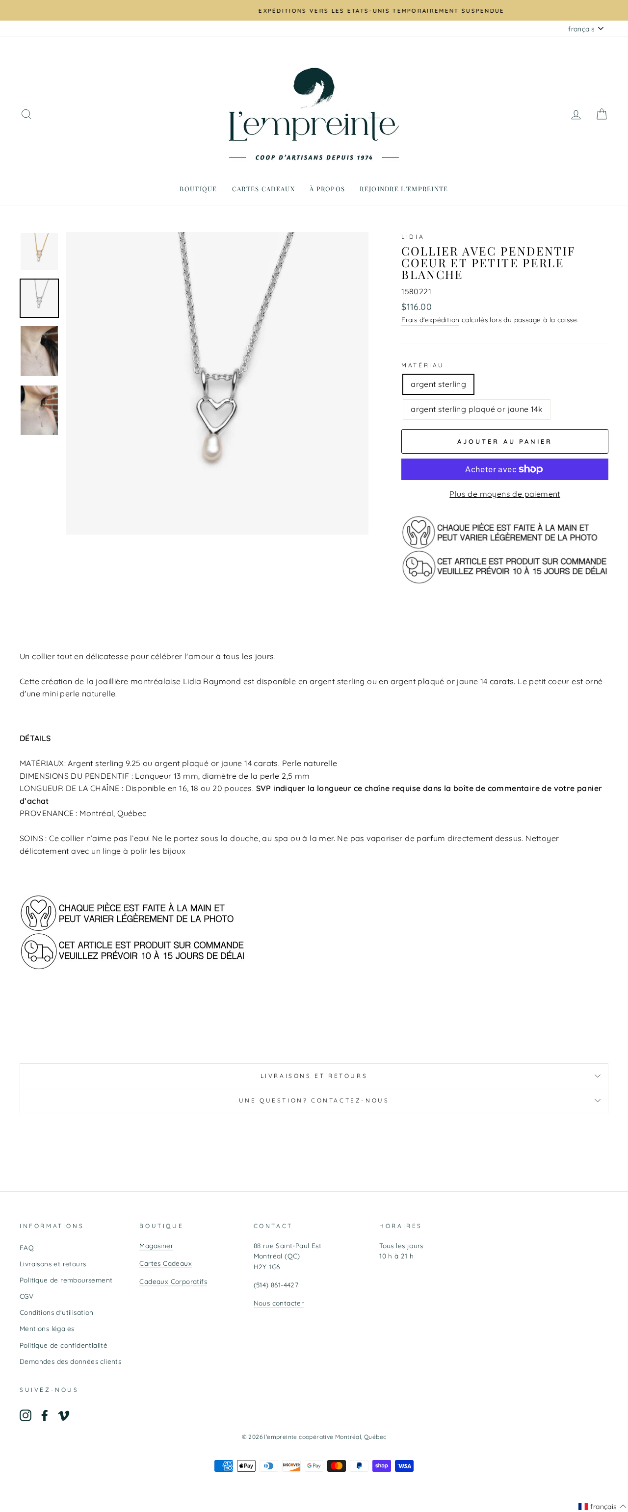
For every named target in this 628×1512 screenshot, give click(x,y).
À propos (327, 188)
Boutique (198, 188)
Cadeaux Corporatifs (173, 1281)
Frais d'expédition (430, 319)
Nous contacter (279, 1303)
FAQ (27, 1247)
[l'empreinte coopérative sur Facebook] (45, 1415)
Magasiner (156, 1245)
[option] (314, 10)
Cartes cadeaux (263, 188)
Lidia (412, 236)
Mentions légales (47, 1328)
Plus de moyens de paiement (504, 494)
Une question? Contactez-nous (314, 1100)
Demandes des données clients (70, 1361)
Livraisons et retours (314, 1075)
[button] (602, 1506)
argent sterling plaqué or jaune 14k (477, 409)
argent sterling (438, 384)
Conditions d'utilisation (57, 1312)
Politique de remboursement (66, 1280)
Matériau (423, 365)
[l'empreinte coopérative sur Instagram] (25, 1415)
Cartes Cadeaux (165, 1263)
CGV (26, 1296)
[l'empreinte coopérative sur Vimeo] (64, 1415)
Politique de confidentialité (63, 1345)
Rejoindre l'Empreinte (404, 188)
